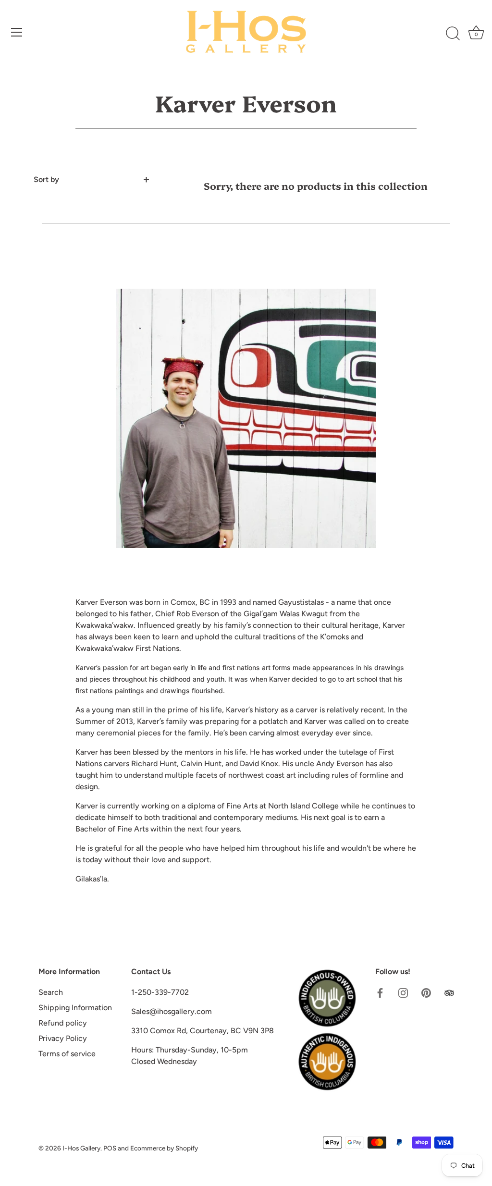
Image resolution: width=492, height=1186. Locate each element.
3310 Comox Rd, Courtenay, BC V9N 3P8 (202, 1030)
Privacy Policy (62, 1038)
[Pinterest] (426, 992)
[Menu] (16, 32)
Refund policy (62, 1022)
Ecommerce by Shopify (164, 1148)
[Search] (452, 33)
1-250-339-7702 (160, 992)
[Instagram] (403, 992)
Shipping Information (75, 1007)
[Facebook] (380, 992)
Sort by (46, 179)
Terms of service (67, 1053)
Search (50, 992)
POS (109, 1148)
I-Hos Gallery (81, 1148)
